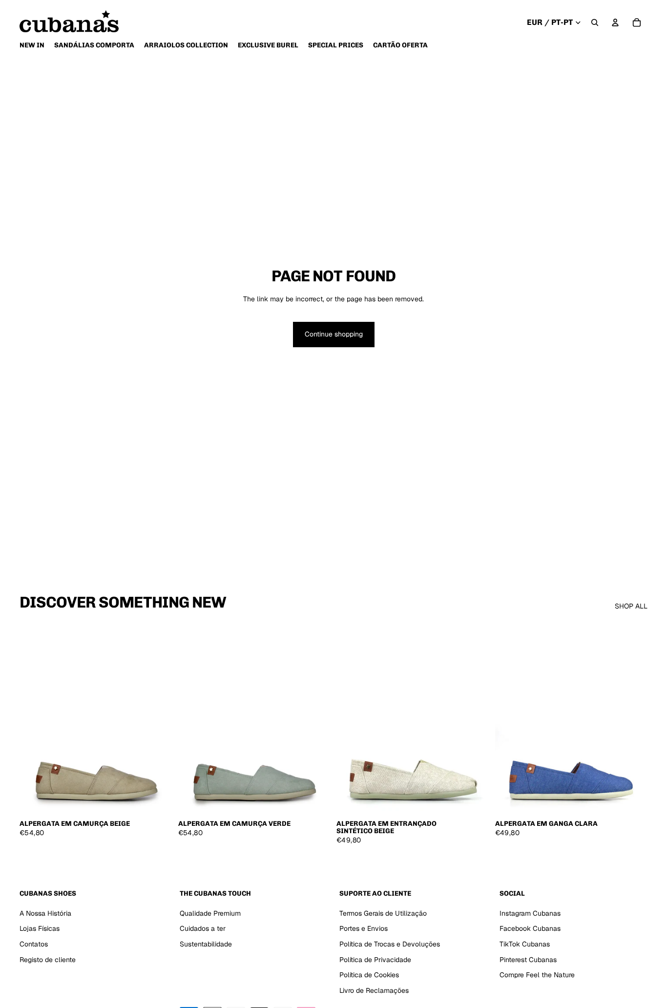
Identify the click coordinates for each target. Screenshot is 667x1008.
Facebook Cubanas (530, 928)
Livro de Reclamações (374, 990)
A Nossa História (45, 913)
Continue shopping (334, 334)
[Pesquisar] (594, 22)
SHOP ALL (631, 606)
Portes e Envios (363, 928)
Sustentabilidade (206, 944)
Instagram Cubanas (530, 913)
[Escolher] (157, 799)
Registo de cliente (48, 959)
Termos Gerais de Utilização (383, 913)
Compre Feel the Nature (537, 974)
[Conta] (615, 22)
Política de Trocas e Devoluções (389, 944)
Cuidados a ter (203, 928)
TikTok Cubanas (525, 944)
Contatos (34, 944)
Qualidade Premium (210, 913)
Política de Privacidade (375, 959)
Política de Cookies (369, 974)
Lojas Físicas (40, 928)
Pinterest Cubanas (528, 959)
